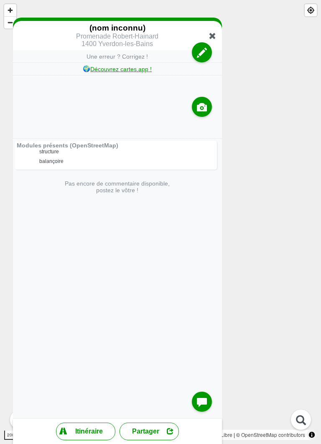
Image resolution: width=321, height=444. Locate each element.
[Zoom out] (10, 22)
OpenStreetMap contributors (273, 434)
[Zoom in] (10, 10)
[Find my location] (311, 10)
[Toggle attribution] (312, 435)
